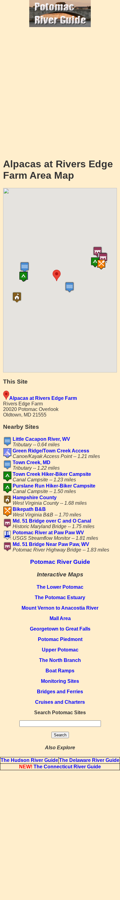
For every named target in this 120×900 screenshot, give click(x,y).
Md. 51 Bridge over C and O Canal (52, 521)
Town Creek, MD (31, 462)
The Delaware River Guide (89, 760)
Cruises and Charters (60, 702)
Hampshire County (35, 497)
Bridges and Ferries (60, 691)
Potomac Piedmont (60, 639)
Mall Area (60, 618)
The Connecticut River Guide (60, 766)
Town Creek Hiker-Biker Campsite (52, 474)
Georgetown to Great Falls (60, 628)
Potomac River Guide (60, 562)
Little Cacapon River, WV (41, 439)
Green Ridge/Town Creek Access (51, 450)
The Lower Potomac (60, 587)
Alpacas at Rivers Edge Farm (43, 398)
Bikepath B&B (29, 509)
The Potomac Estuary (60, 597)
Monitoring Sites (60, 681)
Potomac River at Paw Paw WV (48, 532)
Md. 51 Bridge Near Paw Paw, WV (51, 544)
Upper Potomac (60, 649)
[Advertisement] (60, 92)
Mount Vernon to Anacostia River (60, 608)
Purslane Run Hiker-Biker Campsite (54, 485)
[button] (73, 275)
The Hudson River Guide (29, 760)
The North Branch (60, 660)
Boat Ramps (60, 670)
